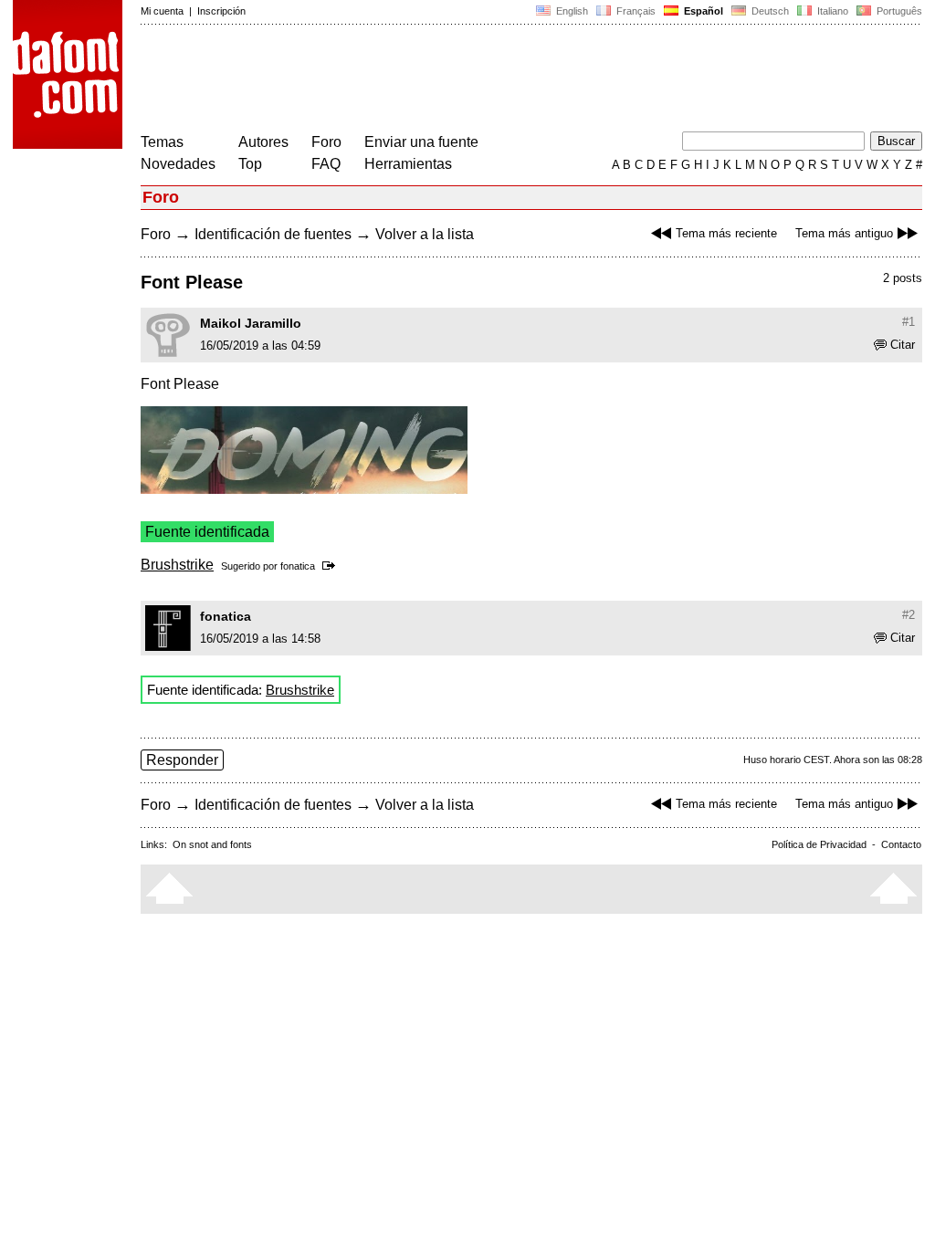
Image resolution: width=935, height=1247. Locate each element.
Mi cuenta (162, 10)
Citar (902, 344)
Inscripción (221, 10)
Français (634, 10)
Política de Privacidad (819, 844)
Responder (182, 760)
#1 (908, 322)
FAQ (326, 164)
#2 (908, 615)
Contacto (901, 844)
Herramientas (408, 164)
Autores (263, 142)
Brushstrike (177, 564)
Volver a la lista (424, 234)
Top (250, 164)
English (571, 10)
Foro (326, 142)
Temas (162, 142)
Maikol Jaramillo (250, 323)
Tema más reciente (726, 233)
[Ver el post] (331, 566)
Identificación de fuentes (273, 234)
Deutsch (769, 10)
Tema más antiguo (844, 233)
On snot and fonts (212, 844)
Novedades (178, 164)
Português (896, 10)
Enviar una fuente (421, 142)
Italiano (831, 10)
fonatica (297, 566)
